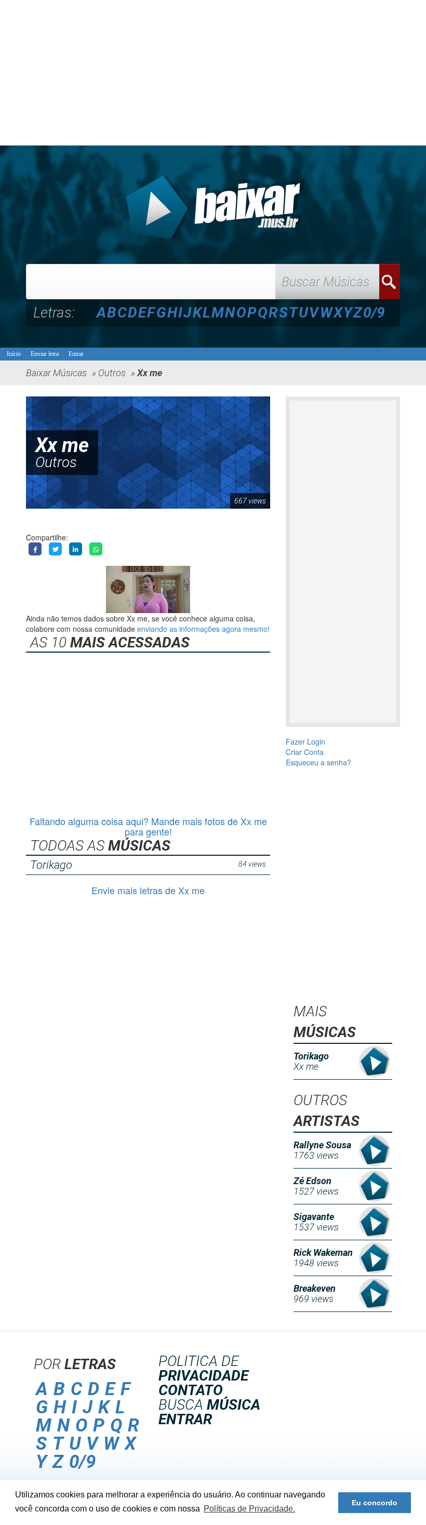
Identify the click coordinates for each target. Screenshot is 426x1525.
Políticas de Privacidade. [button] (249, 1508)
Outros (56, 462)
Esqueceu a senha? (318, 762)
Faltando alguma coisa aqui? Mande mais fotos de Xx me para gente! (148, 826)
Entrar (76, 353)
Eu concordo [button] (374, 1503)
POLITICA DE (203, 1368)
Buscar (389, 281)
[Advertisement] (213, 72)
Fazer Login (305, 741)
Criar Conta (305, 752)
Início (14, 353)
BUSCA (209, 1404)
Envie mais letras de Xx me (148, 890)
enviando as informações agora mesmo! (203, 629)
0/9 (374, 312)
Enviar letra (45, 353)
